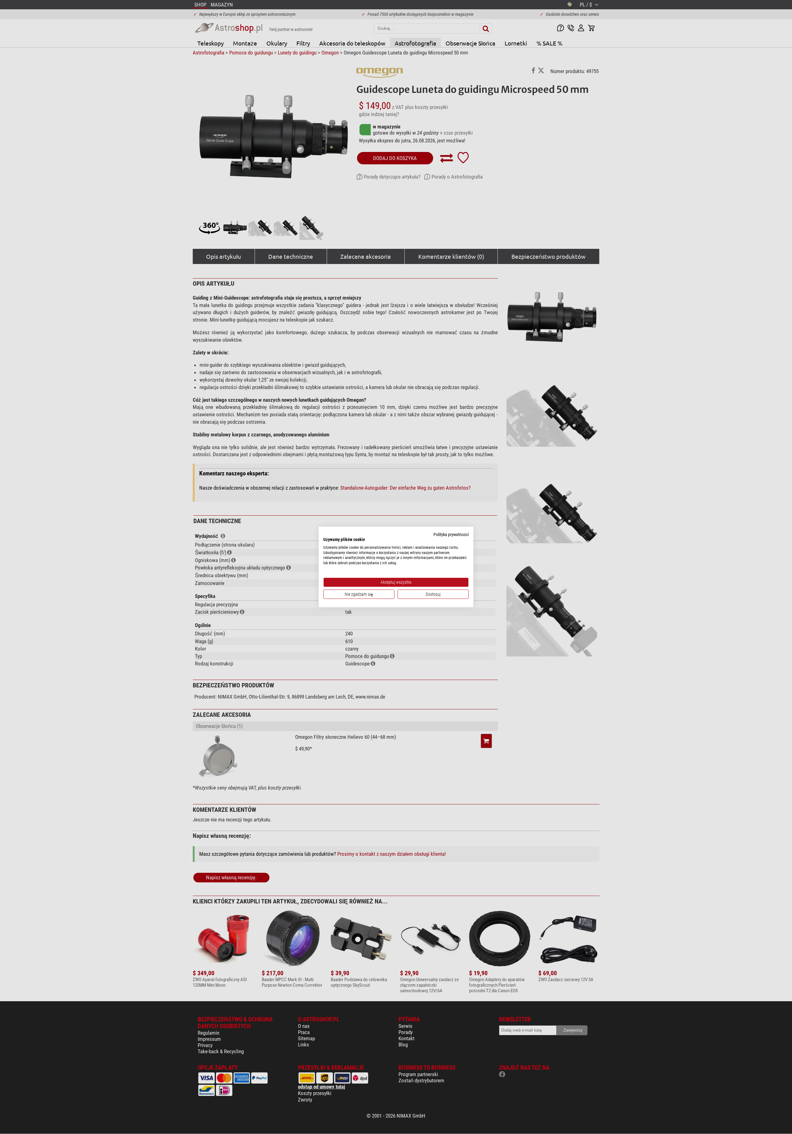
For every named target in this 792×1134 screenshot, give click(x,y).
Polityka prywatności (451, 534)
